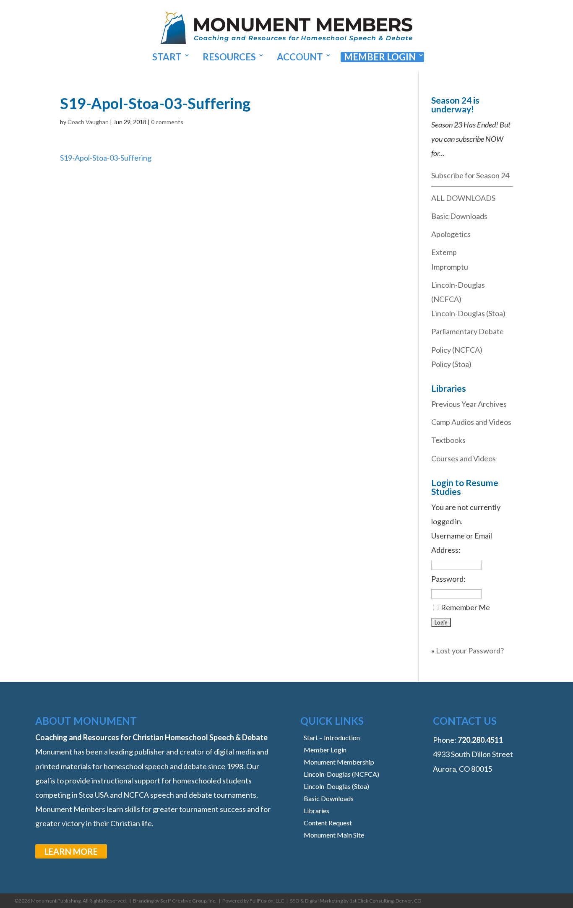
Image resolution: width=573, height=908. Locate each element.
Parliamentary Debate (467, 331)
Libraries (316, 810)
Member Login (380, 57)
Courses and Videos (463, 458)
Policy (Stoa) (451, 364)
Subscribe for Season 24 (470, 175)
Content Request (328, 823)
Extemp (444, 252)
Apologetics (451, 234)
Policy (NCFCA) (456, 349)
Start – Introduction (332, 737)
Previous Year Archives (469, 403)
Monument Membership (339, 762)
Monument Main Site (334, 835)
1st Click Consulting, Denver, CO (385, 901)
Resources (229, 57)
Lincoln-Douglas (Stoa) (468, 313)
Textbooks (448, 440)
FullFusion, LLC (267, 901)
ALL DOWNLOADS (463, 198)
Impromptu (449, 266)
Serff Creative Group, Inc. (188, 901)
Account (300, 57)
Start (167, 57)
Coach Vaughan (88, 121)
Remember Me (465, 607)
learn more (71, 851)
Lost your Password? (470, 650)
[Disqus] (226, 270)
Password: (448, 578)
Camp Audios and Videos (471, 422)
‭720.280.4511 (480, 739)
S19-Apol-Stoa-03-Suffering (105, 157)
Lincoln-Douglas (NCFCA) (341, 774)
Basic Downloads (459, 216)
